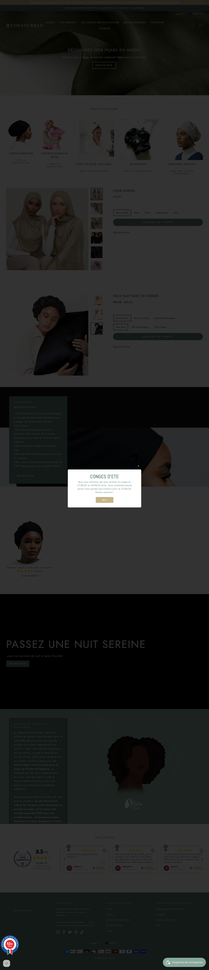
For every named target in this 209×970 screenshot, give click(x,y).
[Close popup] (138, 466)
